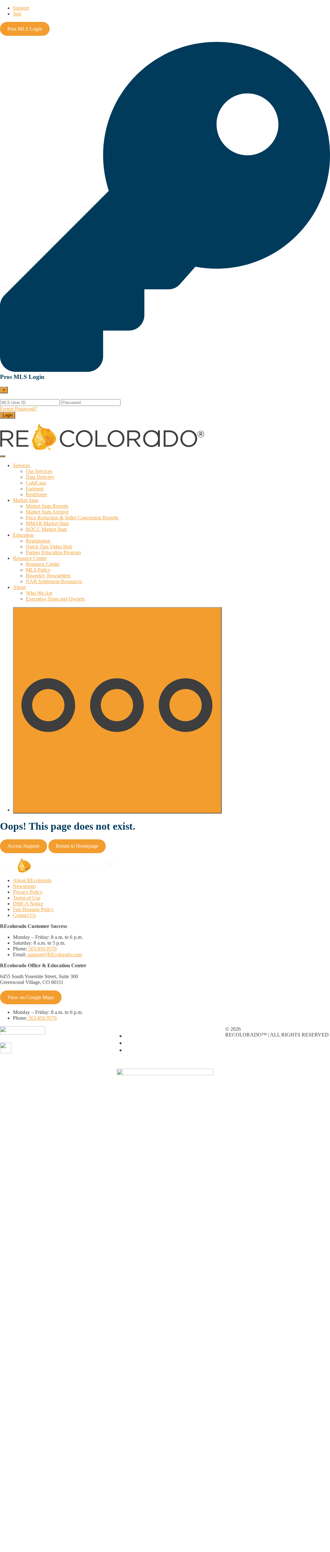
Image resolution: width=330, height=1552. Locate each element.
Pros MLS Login (24, 29)
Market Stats (25, 500)
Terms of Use (26, 898)
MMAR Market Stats (47, 523)
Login (8, 415)
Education (23, 535)
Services (21, 465)
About (19, 587)
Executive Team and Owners (55, 599)
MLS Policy (38, 570)
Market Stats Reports (47, 506)
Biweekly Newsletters (48, 575)
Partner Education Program (53, 552)
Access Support (23, 846)
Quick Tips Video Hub (49, 546)
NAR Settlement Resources (54, 581)
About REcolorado (32, 880)
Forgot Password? (18, 408)
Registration (38, 541)
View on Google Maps (30, 997)
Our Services (39, 471)
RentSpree (36, 494)
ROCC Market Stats (46, 529)
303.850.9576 (42, 948)
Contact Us (24, 915)
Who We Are (39, 593)
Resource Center (30, 558)
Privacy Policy (28, 892)
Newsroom (24, 886)
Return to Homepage (77, 846)
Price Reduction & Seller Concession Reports (72, 517)
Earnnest (35, 488)
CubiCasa (36, 483)
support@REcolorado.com (54, 954)
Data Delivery (40, 477)
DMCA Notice (28, 903)
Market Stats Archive (47, 512)
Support (21, 8)
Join (17, 13)
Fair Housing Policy (33, 909)
